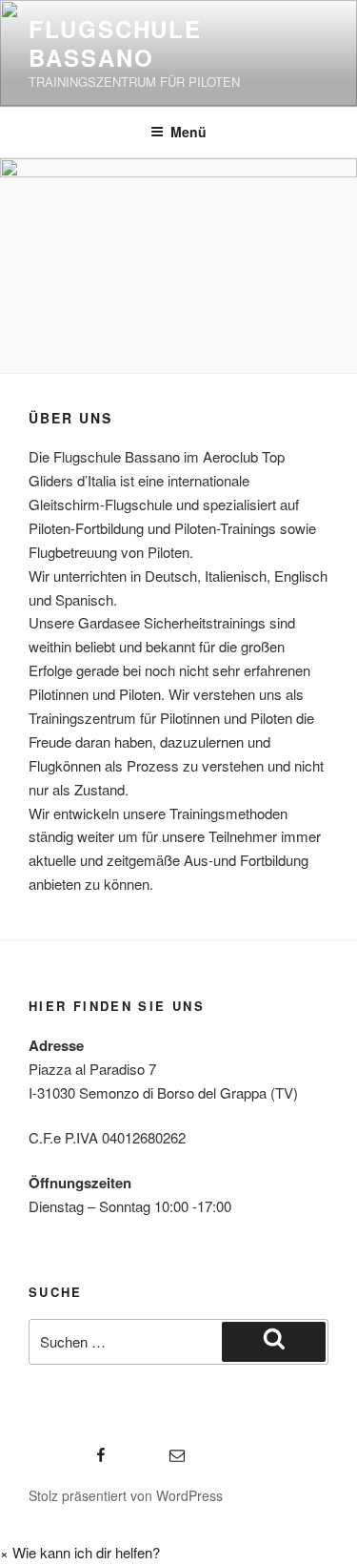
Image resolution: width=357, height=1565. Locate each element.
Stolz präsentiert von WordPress (126, 1495)
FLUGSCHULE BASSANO (115, 42)
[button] (80, 1552)
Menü (188, 131)
